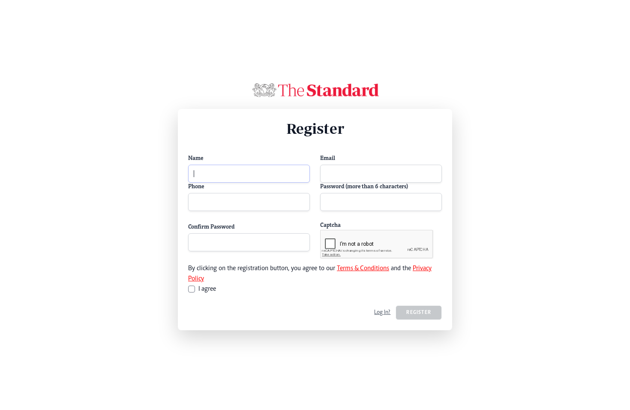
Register (418, 312)
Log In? (382, 313)
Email (327, 159)
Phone (196, 187)
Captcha (330, 226)
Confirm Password (211, 227)
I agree (207, 289)
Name (195, 159)
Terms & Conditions (363, 268)
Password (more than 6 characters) (364, 187)
